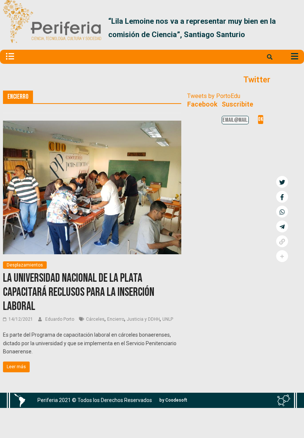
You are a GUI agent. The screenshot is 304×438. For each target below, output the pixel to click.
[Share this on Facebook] (282, 197)
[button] (292, 28)
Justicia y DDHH (143, 319)
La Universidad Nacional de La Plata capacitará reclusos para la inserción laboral (78, 292)
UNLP (167, 319)
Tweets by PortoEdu (213, 95)
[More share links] (282, 256)
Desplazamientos (25, 265)
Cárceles (95, 319)
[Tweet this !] (282, 182)
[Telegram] (282, 226)
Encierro (115, 319)
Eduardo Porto (60, 319)
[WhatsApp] (282, 212)
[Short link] (282, 241)
